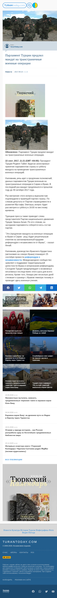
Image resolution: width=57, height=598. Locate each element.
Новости (7, 530)
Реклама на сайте (23, 580)
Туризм (32, 530)
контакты (23, 552)
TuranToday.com (20, 541)
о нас (5, 552)
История (24, 530)
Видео (25, 532)
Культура (16, 530)
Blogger (28, 573)
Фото (51, 530)
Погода (31, 532)
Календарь (7, 580)
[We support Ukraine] (35, 5)
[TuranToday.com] (15, 5)
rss (32, 552)
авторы (13, 552)
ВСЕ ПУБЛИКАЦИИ (13, 460)
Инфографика (42, 530)
